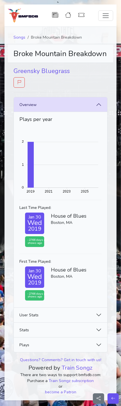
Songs (19, 37)
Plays (24, 345)
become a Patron (60, 392)
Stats (24, 330)
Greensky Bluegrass (42, 71)
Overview (28, 104)
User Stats (29, 315)
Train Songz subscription (71, 380)
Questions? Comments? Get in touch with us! (60, 360)
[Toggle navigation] (105, 15)
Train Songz (77, 368)
